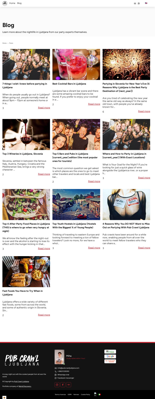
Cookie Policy (85, 394)
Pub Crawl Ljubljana (21, 381)
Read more (44, 108)
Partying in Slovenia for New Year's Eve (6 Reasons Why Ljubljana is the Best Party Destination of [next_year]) (126, 87)
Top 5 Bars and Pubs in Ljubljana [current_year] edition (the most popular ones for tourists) (75, 157)
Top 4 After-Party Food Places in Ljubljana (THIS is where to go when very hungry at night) (26, 227)
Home (12, 3)
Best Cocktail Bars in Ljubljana (69, 83)
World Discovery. (25, 386)
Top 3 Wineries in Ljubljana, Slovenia (22, 153)
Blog (19, 3)
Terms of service (60, 394)
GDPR (70, 394)
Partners (76, 394)
